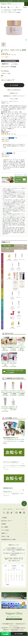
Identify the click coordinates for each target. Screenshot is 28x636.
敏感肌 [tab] (7, 248)
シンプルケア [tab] (7, 251)
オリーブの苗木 (17, 204)
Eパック (21, 281)
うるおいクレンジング (15, 260)
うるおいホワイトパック (15, 283)
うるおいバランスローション (12, 298)
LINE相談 (5, 633)
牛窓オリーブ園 (5, 536)
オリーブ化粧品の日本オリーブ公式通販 (8, 9)
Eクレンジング (21, 259)
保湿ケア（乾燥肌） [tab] (7, 245)
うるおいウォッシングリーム (18, 269)
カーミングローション (21, 287)
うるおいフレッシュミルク (12, 269)
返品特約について (14, 93)
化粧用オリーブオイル (20, 203)
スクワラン (19, 326)
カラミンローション (15, 289)
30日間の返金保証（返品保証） (10, 218)
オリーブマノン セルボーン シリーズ (9, 11)
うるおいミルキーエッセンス (12, 308)
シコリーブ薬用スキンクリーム (12, 318)
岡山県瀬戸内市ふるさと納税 (8, 539)
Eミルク (18, 307)
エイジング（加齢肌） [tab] (20, 245)
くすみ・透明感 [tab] (20, 248)
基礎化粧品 (19, 9)
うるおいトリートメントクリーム (18, 317)
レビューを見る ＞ (5, 57)
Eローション (19, 297)
